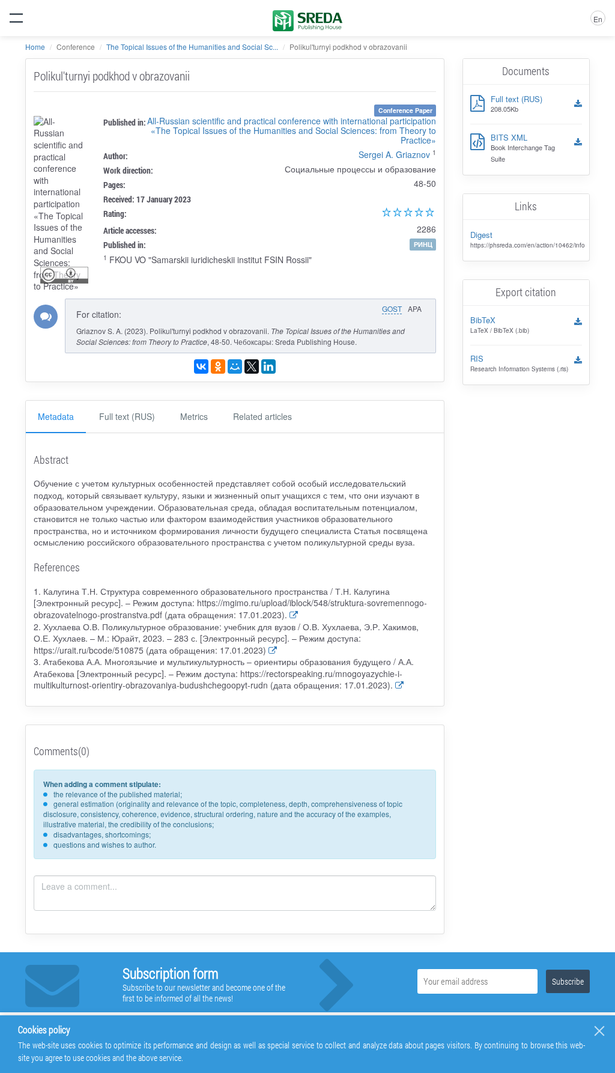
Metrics (194, 416)
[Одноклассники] (218, 366)
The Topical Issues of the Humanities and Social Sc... (192, 46)
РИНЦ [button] (423, 244)
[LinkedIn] (268, 366)
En (597, 19)
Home (35, 46)
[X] (251, 366)
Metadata (56, 416)
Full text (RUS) (127, 416)
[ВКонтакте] (201, 366)
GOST (392, 308)
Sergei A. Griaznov (394, 154)
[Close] (599, 1031)
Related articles (262, 416)
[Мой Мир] (235, 366)
